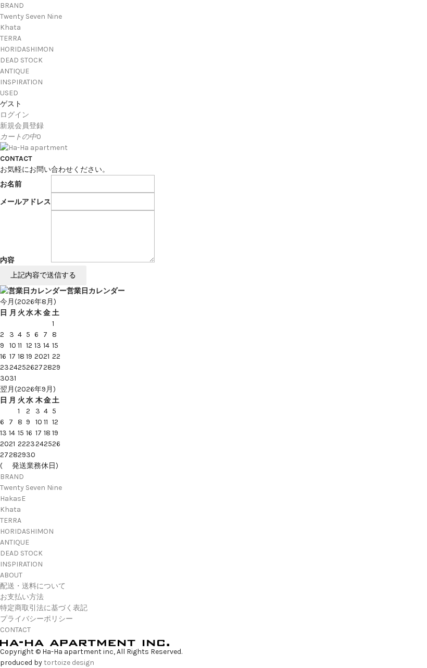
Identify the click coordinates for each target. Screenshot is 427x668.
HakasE (13, 498)
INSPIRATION (21, 82)
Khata (10, 27)
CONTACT (15, 629)
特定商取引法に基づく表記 (43, 607)
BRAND (12, 5)
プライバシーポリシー (36, 618)
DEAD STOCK (21, 60)
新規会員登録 (22, 125)
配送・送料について (33, 586)
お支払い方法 (22, 597)
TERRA (10, 38)
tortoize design (69, 662)
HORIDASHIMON (27, 49)
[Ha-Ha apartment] (34, 147)
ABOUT (11, 575)
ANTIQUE (14, 71)
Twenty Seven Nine (31, 16)
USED (9, 93)
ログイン (14, 114)
